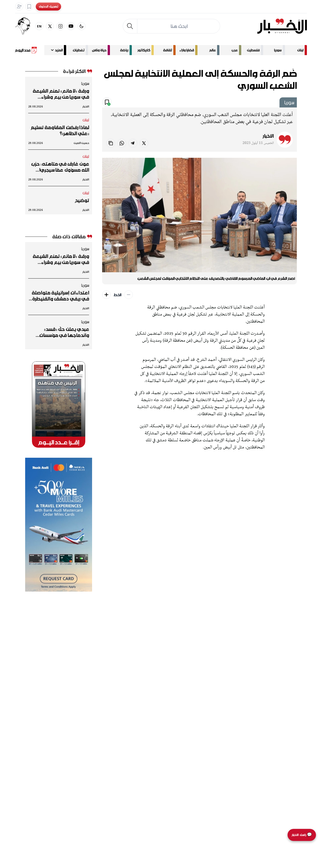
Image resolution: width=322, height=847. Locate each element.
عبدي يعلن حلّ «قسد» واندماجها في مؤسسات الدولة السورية (64, 332)
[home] (282, 26)
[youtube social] (71, 26)
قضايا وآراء (186, 50)
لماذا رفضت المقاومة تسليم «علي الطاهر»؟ (60, 130)
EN (39, 26)
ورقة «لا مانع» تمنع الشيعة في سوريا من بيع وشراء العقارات (61, 94)
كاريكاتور (143, 50)
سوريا (277, 50)
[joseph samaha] (25, 26)
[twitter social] (50, 26)
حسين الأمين (81, 143)
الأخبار (268, 136)
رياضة (124, 50)
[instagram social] (60, 26)
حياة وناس (99, 50)
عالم (212, 50)
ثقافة (167, 50)
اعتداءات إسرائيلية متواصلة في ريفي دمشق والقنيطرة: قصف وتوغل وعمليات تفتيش (60, 296)
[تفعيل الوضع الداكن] (81, 26)
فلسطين (253, 50)
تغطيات (79, 50)
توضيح (82, 200)
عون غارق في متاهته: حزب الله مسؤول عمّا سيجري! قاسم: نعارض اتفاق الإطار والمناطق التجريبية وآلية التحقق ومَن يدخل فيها (60, 167)
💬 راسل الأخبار (302, 835)
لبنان (300, 50)
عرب (234, 50)
